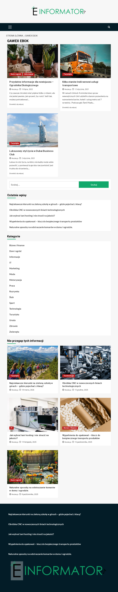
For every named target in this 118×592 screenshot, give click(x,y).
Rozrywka (14, 291)
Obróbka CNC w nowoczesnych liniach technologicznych (37, 210)
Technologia (15, 308)
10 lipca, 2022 (27, 89)
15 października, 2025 (83, 442)
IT (10, 262)
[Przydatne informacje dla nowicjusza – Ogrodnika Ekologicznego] (32, 61)
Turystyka (68, 74)
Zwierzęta (14, 331)
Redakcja (15, 89)
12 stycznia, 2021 (82, 89)
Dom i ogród (16, 74)
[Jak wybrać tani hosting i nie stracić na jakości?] (32, 415)
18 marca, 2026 (28, 390)
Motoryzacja (15, 280)
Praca (12, 285)
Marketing (14, 268)
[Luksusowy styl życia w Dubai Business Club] (32, 130)
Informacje (28, 74)
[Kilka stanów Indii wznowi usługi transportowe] (85, 61)
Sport (12, 303)
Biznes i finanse (16, 245)
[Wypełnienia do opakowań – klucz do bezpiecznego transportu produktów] (85, 415)
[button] (10, 26)
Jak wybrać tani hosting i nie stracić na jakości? (32, 215)
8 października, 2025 (30, 494)
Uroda (12, 320)
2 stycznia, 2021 (28, 158)
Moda (12, 274)
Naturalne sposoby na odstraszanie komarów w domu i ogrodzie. (41, 227)
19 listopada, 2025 (29, 442)
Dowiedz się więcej (16, 104)
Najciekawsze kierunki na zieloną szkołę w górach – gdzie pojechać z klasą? (45, 204)
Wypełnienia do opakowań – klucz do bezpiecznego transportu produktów (45, 221)
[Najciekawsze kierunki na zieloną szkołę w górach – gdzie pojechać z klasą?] (32, 363)
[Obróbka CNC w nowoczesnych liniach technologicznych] (85, 363)
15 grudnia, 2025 (81, 390)
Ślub (11, 297)
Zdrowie (13, 326)
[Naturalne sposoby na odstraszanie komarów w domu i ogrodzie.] (32, 467)
